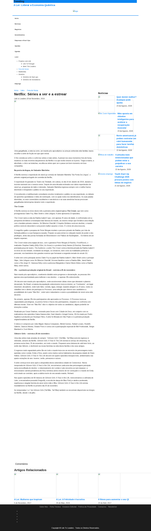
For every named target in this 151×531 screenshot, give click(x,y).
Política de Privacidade (87, 507)
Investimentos (20, 35)
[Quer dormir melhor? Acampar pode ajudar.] (106, 104)
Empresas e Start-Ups (22, 40)
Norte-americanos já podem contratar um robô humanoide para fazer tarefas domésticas (126, 141)
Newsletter (112, 507)
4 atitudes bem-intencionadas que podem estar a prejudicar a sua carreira (124, 160)
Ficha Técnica (55, 507)
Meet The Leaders (29, 66)
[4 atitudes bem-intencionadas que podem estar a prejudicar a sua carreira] (106, 154)
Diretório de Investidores (31, 80)
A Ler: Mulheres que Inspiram (28, 499)
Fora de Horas (24, 69)
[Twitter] (19, 516)
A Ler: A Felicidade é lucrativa (70, 499)
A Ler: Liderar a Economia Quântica (34, 5)
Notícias (18, 24)
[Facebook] (19, 511)
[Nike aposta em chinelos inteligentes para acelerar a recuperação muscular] (107, 113)
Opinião (17, 46)
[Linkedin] (19, 514)
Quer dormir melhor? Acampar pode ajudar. (126, 100)
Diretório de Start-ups (30, 77)
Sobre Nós (43, 507)
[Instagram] (19, 519)
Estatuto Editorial (69, 507)
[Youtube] (19, 522)
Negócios (18, 29)
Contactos (102, 507)
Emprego (18, 84)
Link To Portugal (28, 64)
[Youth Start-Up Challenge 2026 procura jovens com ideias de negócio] (105, 174)
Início (17, 18)
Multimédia (22, 72)
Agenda (17, 51)
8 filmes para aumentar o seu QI (113, 499)
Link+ (23, 90)
